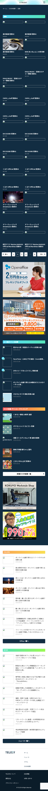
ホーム (26, 753)
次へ (41, 254)
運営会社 (8, 778)
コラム (26, 762)
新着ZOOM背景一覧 (24, 474)
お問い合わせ (28, 778)
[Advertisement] (24, 16)
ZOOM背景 (27, 766)
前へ (6, 254)
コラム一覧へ (24, 641)
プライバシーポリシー (12, 783)
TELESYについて (11, 774)
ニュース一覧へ (24, 741)
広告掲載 (26, 774)
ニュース (26, 757)
